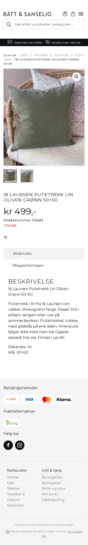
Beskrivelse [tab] (22, 253)
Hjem (24, 55)
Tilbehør (13, 488)
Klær (11, 483)
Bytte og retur (53, 488)
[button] (76, 76)
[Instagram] (19, 445)
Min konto (50, 494)
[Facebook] (8, 445)
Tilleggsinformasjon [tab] (28, 265)
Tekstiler (61, 55)
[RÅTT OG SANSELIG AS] (27, 13)
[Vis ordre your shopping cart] (73, 13)
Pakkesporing (53, 500)
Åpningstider (52, 477)
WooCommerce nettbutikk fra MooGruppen (44, 524)
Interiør (41, 55)
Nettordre (15, 505)
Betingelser (51, 483)
